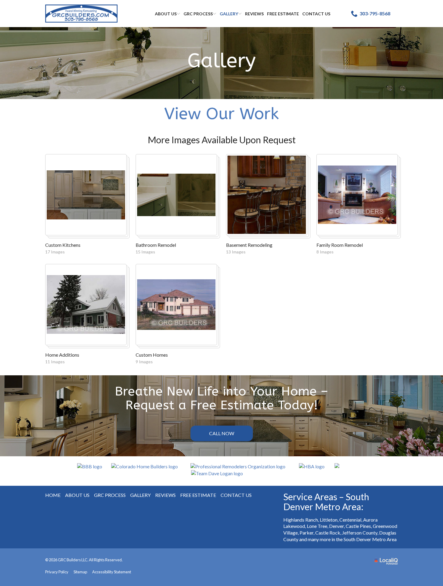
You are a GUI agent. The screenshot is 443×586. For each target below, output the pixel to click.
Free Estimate (283, 13)
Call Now (221, 433)
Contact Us (316, 13)
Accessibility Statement (111, 571)
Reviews (254, 13)
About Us (166, 13)
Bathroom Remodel (156, 245)
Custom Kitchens (62, 245)
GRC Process (198, 13)
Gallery (229, 13)
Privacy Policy (56, 571)
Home (53, 495)
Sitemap (80, 571)
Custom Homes (152, 355)
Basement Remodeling (249, 245)
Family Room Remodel (339, 245)
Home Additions (62, 355)
